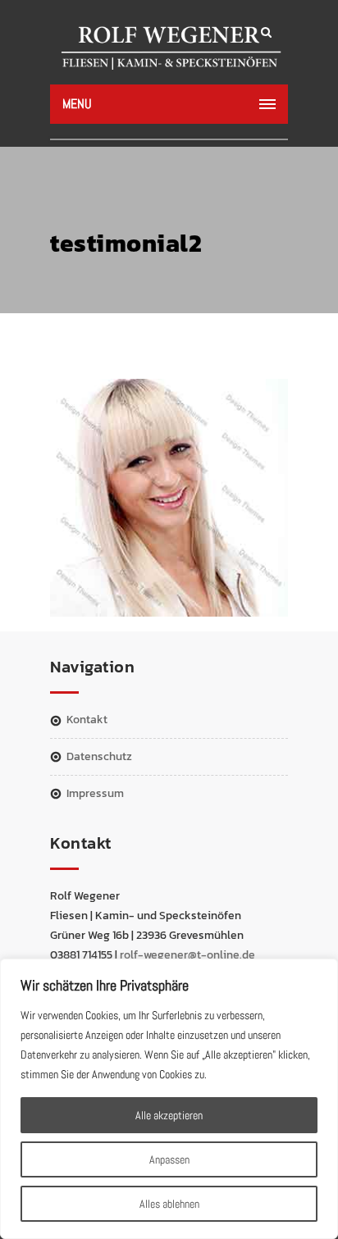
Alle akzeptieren (169, 1115)
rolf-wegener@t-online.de (187, 954)
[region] (169, 1099)
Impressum (95, 793)
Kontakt (86, 719)
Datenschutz (99, 756)
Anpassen (169, 1159)
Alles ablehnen (169, 1203)
